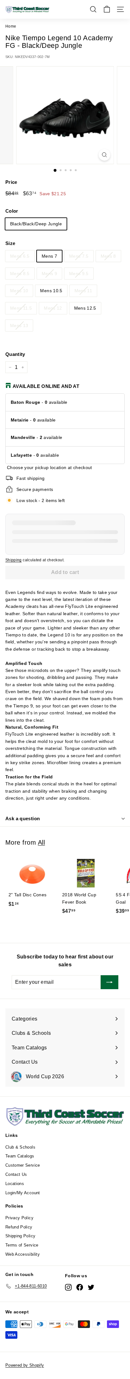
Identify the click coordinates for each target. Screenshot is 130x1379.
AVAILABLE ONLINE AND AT (46, 386)
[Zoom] (104, 155)
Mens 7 (49, 256)
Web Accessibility (22, 1254)
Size (10, 243)
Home (10, 26)
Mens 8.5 (20, 273)
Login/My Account (22, 1192)
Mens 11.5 (21, 308)
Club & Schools (20, 1147)
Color (11, 211)
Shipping (13, 560)
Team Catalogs (19, 1156)
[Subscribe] (109, 982)
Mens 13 (19, 325)
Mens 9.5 (79, 273)
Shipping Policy (20, 1236)
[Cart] (106, 9)
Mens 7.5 (79, 256)
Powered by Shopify (24, 1365)
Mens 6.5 (20, 256)
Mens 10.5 (51, 290)
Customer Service (22, 1165)
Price (11, 182)
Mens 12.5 (85, 308)
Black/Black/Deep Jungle (36, 223)
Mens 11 (83, 290)
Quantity (15, 354)
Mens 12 (53, 308)
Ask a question (22, 818)
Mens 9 (49, 273)
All (41, 842)
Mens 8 (108, 256)
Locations (14, 1183)
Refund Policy (18, 1227)
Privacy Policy (19, 1217)
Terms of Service (21, 1245)
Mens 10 (19, 290)
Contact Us (16, 1174)
